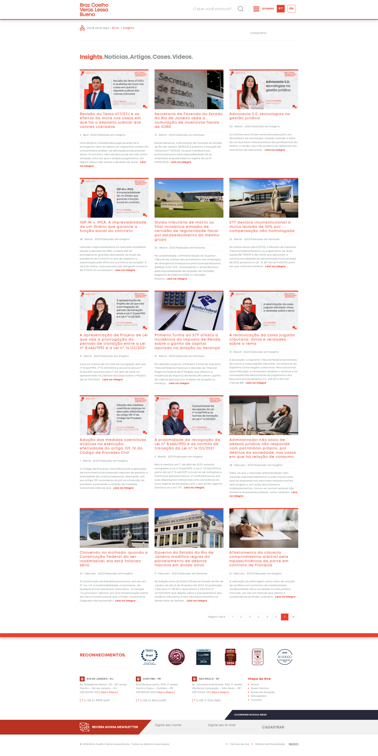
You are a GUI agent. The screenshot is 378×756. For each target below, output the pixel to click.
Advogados (258, 696)
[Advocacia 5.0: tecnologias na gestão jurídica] (263, 89)
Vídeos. (182, 57)
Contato (256, 700)
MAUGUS (293, 744)
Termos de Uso (239, 744)
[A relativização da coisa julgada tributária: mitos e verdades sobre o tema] (263, 311)
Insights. (92, 57)
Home (255, 685)
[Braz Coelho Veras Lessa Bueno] (94, 9)
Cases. (162, 57)
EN (291, 8)
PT (281, 8)
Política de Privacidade (270, 744)
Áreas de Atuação (263, 692)
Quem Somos (260, 688)
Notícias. (116, 57)
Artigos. (141, 57)
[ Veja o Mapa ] (108, 692)
